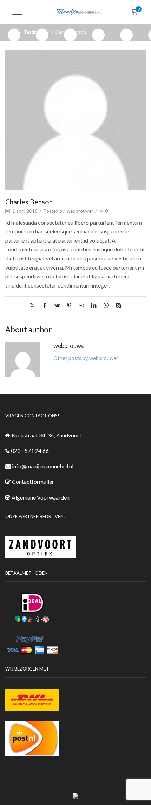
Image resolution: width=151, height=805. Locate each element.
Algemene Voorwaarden (41, 497)
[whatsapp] (106, 306)
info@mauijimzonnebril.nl (42, 466)
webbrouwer (80, 211)
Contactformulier (33, 481)
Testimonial (36, 32)
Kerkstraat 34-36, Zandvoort (46, 435)
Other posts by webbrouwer (85, 358)
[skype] (116, 306)
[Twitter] (34, 306)
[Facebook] (45, 306)
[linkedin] (93, 306)
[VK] (57, 306)
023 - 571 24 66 (30, 450)
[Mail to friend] (81, 306)
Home (12, 32)
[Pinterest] (69, 306)
